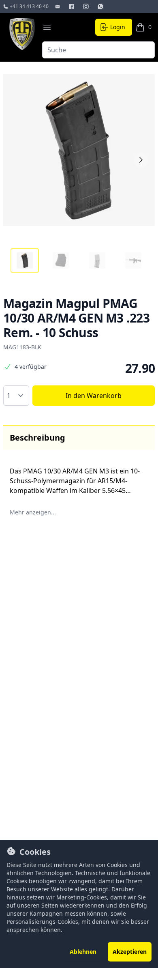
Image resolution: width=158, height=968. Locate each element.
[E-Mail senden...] (58, 6)
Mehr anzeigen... (33, 512)
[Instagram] (87, 6)
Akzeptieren (130, 951)
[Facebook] (72, 6)
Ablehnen (83, 951)
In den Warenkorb (94, 395)
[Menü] (47, 27)
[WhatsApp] (101, 6)
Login (117, 27)
